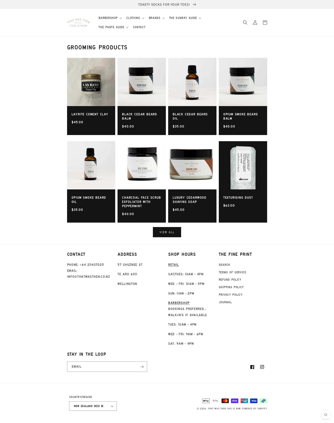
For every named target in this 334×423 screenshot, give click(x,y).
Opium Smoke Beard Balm (240, 116)
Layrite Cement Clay (90, 114)
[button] (110, 18)
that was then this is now (224, 408)
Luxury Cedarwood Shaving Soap (189, 199)
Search (224, 264)
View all (166, 232)
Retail (173, 265)
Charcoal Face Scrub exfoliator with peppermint (141, 202)
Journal (225, 302)
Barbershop (179, 303)
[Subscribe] (142, 366)
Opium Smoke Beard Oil (89, 199)
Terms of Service (232, 272)
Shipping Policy (231, 287)
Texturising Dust (238, 197)
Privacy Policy (231, 294)
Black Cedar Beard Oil (190, 116)
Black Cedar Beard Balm (139, 116)
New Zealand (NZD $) (88, 406)
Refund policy (230, 279)
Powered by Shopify (254, 408)
